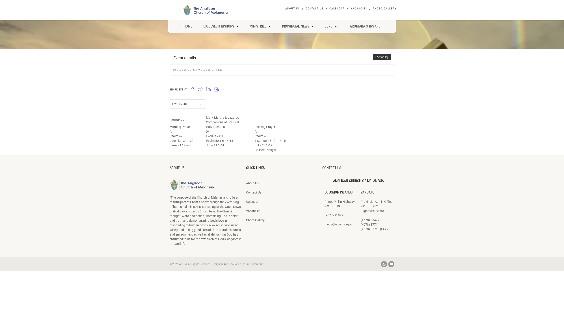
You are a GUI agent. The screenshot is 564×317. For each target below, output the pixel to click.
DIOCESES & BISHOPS (218, 26)
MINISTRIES (258, 26)
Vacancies (359, 8)
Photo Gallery (385, 8)
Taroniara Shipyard (364, 26)
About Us (292, 8)
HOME (188, 26)
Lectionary (381, 57)
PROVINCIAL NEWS (295, 26)
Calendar (337, 8)
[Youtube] (391, 264)
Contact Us (315, 8)
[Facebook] (384, 264)
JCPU (328, 26)
